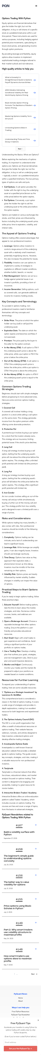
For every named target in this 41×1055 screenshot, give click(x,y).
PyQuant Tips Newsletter (20, 1015)
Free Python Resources (20, 1011)
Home (20, 998)
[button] (36, 6)
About (20, 1001)
